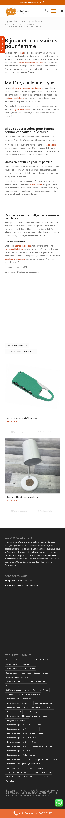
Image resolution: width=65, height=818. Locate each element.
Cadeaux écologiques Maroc (17, 686)
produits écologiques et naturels (19, 776)
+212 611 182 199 (24, 580)
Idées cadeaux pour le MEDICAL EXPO (21, 737)
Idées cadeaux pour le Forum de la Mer (22, 729)
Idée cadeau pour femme (45, 703)
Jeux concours (34, 763)
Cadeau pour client (41, 673)
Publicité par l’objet (43, 776)
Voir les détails (45, 432)
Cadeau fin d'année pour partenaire (20, 668)
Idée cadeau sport (13, 712)
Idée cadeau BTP (33, 694)
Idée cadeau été (12, 716)
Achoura (9, 660)
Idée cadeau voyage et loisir (35, 712)
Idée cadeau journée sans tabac (19, 703)
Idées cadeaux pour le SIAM (17, 746)
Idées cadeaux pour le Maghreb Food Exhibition (25, 733)
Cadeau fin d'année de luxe (45, 660)
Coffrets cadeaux (39, 686)
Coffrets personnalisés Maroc (18, 690)
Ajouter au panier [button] (20, 432)
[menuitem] (45, 11)
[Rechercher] (45, 11)
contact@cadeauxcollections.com (27, 585)
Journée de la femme (15, 768)
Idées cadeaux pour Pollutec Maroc (20, 755)
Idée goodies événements (16, 720)
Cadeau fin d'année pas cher (17, 664)
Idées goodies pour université (45, 759)
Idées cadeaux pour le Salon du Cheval (21, 742)
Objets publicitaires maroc (42, 772)
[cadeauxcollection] (27, 11)
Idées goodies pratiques (16, 763)
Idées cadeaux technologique (18, 759)
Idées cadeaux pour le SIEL (42, 746)
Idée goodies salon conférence (34, 716)
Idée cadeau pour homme (17, 707)
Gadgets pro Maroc (40, 690)
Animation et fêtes (23, 660)
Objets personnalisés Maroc (17, 772)
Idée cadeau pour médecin (41, 707)
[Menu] (52, 11)
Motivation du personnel (36, 768)
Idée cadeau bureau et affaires (18, 699)
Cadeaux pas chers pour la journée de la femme (25, 681)
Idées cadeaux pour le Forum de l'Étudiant (23, 725)
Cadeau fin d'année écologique (18, 673)
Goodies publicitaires (14, 694)
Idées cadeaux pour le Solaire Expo (20, 751)
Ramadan (10, 781)
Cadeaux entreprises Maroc (17, 677)
